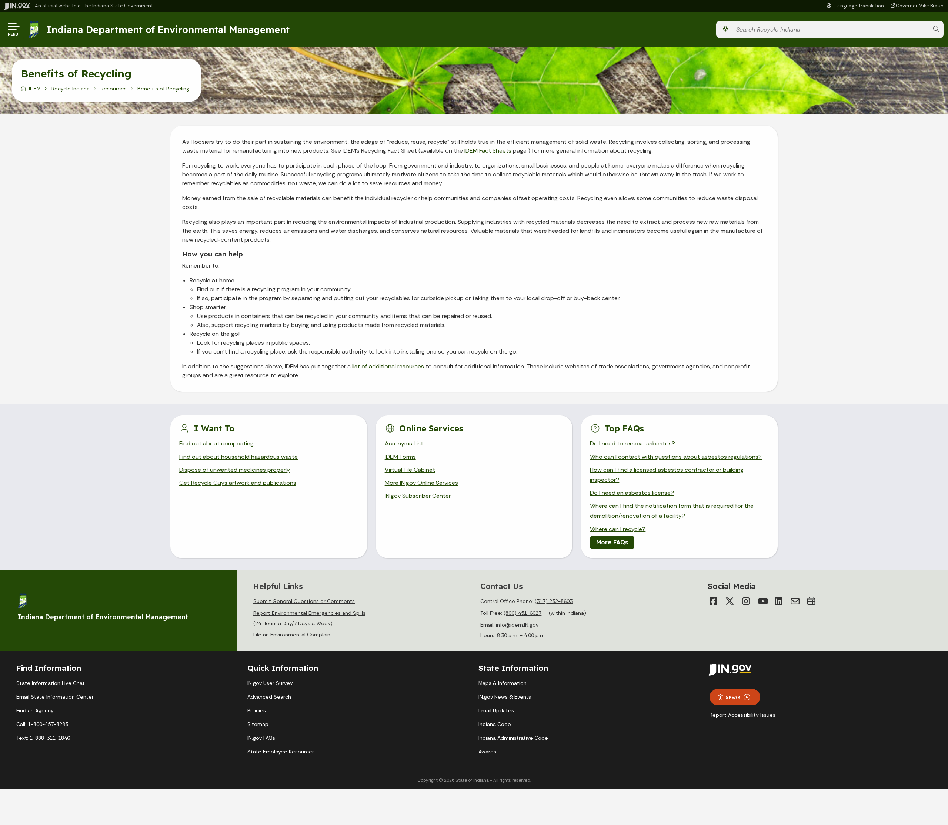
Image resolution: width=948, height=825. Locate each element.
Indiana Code (494, 724)
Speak (733, 697)
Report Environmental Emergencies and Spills (309, 613)
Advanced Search (269, 696)
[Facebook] (714, 601)
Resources (114, 88)
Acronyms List (404, 443)
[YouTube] (762, 601)
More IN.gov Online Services (421, 483)
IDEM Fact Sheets (487, 151)
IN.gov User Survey (270, 683)
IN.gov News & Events (504, 696)
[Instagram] (746, 601)
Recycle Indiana (70, 88)
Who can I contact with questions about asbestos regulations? (676, 457)
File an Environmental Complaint (293, 634)
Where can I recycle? (617, 529)
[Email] (795, 601)
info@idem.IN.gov (517, 625)
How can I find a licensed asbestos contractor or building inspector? (667, 475)
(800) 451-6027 (522, 613)
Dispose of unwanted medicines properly (234, 470)
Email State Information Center (55, 696)
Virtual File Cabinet (410, 470)
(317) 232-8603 (554, 601)
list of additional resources (388, 366)
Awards (487, 751)
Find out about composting (216, 443)
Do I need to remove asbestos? (632, 443)
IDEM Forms (400, 457)
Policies (256, 710)
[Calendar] (811, 601)
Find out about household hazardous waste (238, 457)
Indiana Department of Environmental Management (168, 29)
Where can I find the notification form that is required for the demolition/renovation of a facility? (672, 511)
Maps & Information (502, 683)
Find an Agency (35, 710)
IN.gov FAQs (261, 738)
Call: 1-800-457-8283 (42, 724)
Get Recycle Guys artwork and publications (237, 483)
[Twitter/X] (730, 601)
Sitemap (257, 724)
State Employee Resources (281, 751)
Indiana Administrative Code (513, 738)
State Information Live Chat (50, 683)
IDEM (35, 88)
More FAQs (612, 542)
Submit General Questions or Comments (304, 601)
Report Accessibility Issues (742, 715)
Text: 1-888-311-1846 (43, 738)
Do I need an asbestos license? (632, 493)
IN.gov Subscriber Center (418, 496)
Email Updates (496, 710)
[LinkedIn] (779, 601)
